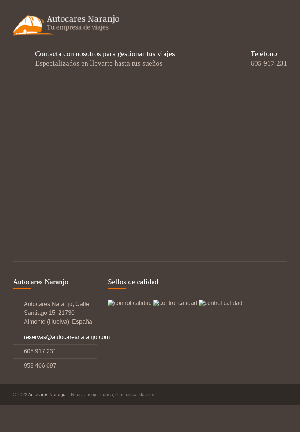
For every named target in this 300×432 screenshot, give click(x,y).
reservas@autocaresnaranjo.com (67, 337)
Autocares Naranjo (47, 394)
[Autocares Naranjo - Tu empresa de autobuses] (68, 26)
